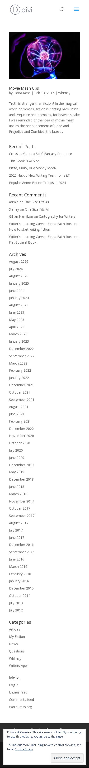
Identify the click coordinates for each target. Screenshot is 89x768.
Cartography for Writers (57, 216)
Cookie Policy (24, 749)
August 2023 (18, 305)
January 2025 (19, 283)
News (13, 644)
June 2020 (16, 457)
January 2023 (19, 341)
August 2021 (18, 406)
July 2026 (16, 268)
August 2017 (18, 523)
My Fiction (17, 636)
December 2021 (21, 385)
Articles (14, 629)
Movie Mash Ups (24, 88)
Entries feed (18, 692)
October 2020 (19, 443)
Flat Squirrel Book (22, 242)
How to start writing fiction (29, 229)
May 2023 (16, 319)
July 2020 (16, 450)
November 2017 (21, 501)
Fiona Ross (22, 93)
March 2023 (18, 334)
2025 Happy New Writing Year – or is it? (39, 175)
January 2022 (19, 377)
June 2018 (16, 486)
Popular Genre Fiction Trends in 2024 (37, 182)
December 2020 (21, 428)
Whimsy (64, 93)
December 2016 (21, 544)
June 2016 (16, 559)
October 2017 (19, 508)
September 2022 (21, 356)
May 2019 (16, 472)
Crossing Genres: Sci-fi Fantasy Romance (40, 153)
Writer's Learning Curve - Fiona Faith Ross (41, 223)
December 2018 (21, 479)
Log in (14, 685)
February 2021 (20, 421)
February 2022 (20, 370)
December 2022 (21, 348)
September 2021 (21, 399)
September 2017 (21, 515)
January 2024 (19, 297)
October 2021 (19, 392)
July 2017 (16, 530)
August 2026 (18, 261)
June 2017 (16, 537)
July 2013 (16, 603)
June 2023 (16, 312)
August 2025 (18, 276)
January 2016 (19, 581)
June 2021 (16, 414)
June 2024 (16, 290)
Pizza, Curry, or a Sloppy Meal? (33, 168)
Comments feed (21, 699)
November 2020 (21, 435)
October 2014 (19, 595)
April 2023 (16, 327)
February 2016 (20, 574)
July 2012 (16, 610)
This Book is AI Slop (24, 161)
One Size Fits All (36, 202)
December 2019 (21, 465)
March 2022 (18, 363)
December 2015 (21, 588)
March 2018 (18, 494)
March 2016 (18, 566)
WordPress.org (20, 707)
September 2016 (21, 552)
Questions (17, 651)
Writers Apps (18, 665)
